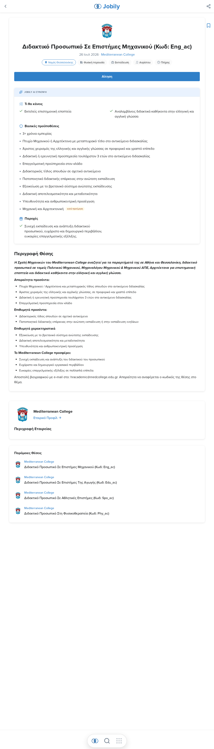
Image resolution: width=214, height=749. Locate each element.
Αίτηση (107, 76)
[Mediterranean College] (22, 414)
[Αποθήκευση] (208, 25)
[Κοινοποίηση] (208, 6)
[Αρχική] (95, 740)
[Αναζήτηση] (107, 740)
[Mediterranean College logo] (107, 31)
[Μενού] (119, 740)
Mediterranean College (118, 54)
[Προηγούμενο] (5, 6)
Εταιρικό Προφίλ (45, 417)
